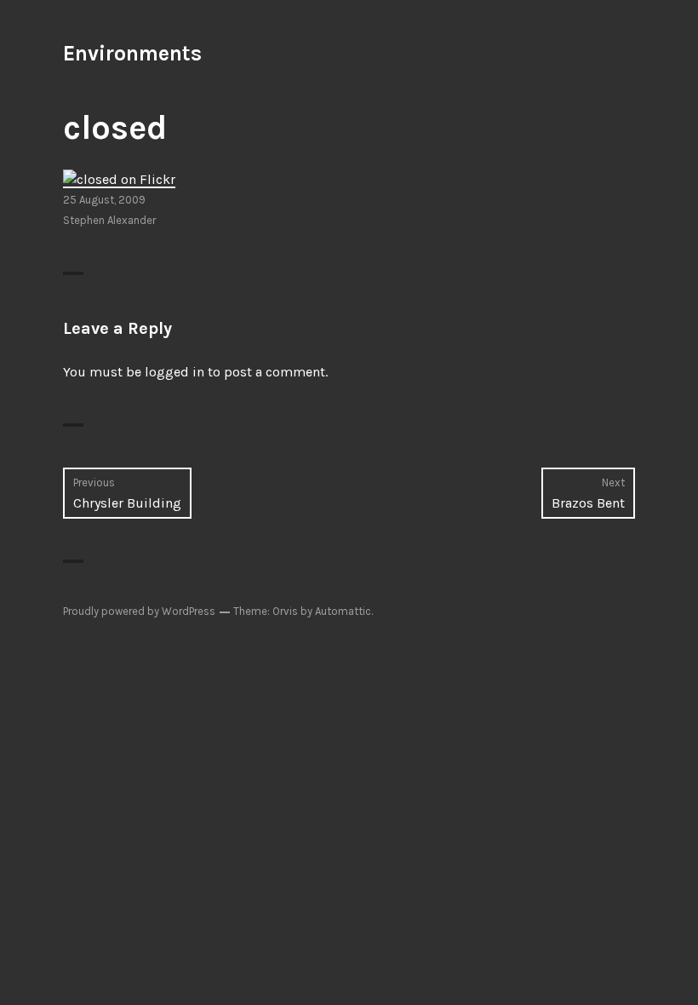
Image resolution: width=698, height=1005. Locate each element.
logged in (174, 372)
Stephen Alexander (109, 220)
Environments (132, 53)
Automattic (343, 611)
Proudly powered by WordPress (139, 611)
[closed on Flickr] (119, 178)
